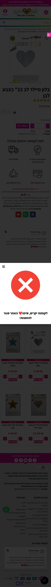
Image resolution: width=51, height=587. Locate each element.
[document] (25, 293)
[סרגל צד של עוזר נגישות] (49, 35)
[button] (4, 266)
